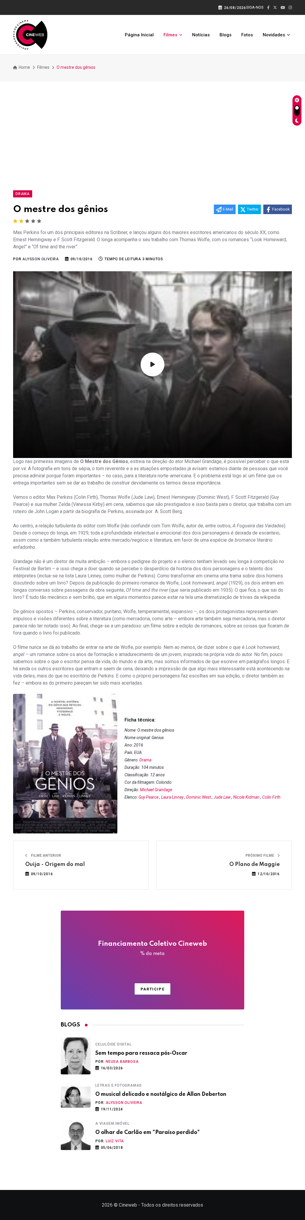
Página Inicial (139, 35)
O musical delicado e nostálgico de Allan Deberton (160, 1094)
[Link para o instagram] (290, 8)
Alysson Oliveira (124, 1103)
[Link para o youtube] (283, 8)
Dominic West (198, 797)
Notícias (201, 35)
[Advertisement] (152, 133)
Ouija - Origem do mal (55, 864)
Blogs (225, 35)
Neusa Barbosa (122, 1061)
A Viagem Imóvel (112, 1123)
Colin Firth (271, 797)
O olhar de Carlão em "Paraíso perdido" (147, 1132)
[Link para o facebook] (268, 8)
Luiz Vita (115, 1141)
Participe (152, 989)
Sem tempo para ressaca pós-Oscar (141, 1053)
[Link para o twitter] (275, 8)
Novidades (274, 35)
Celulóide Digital (113, 1044)
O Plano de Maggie (254, 864)
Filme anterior (45, 855)
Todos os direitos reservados (172, 1205)
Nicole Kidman (246, 797)
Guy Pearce (148, 797)
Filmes (170, 35)
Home (24, 67)
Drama (145, 760)
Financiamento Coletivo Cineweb (152, 948)
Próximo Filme (260, 855)
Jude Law (222, 797)
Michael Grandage (156, 789)
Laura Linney (172, 797)
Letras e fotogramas (118, 1085)
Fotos (247, 35)
